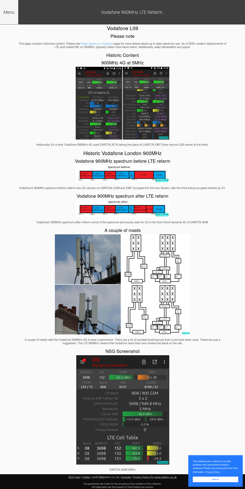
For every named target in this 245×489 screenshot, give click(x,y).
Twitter (86, 477)
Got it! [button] (216, 479)
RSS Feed (74, 477)
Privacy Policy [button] (213, 472)
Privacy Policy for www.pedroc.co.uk (155, 477)
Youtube (126, 477)
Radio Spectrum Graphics (97, 43)
